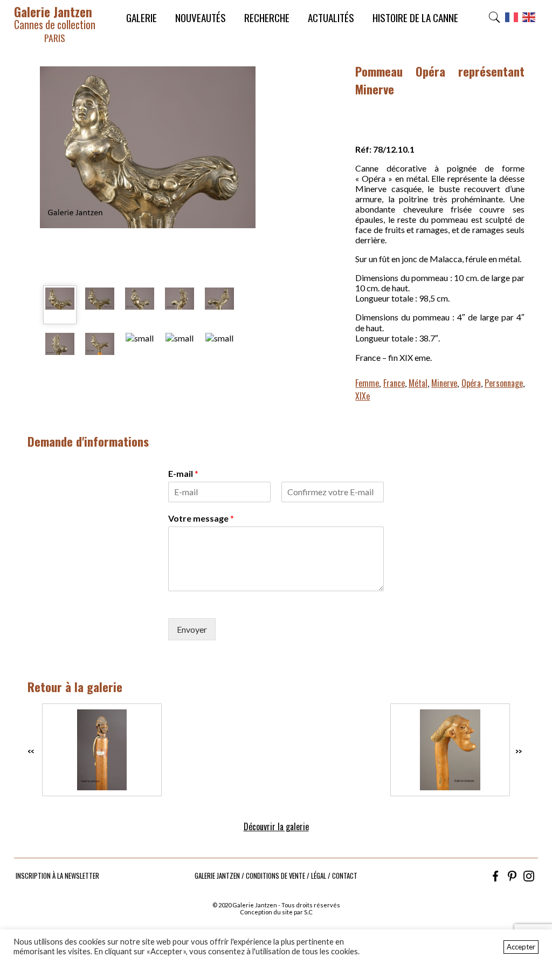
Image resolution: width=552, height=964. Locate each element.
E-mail (183, 473)
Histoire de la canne (415, 17)
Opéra (471, 383)
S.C (308, 911)
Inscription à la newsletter (57, 876)
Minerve (444, 383)
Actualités (331, 17)
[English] (529, 20)
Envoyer (192, 629)
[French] (512, 20)
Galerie (141, 17)
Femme (367, 383)
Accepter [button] (521, 946)
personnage (504, 383)
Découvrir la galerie (276, 826)
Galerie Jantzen (54, 23)
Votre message (201, 518)
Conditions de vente (275, 876)
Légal (318, 876)
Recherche (266, 17)
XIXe (362, 395)
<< (30, 751)
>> (518, 751)
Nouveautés (200, 17)
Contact (344, 876)
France (394, 383)
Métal (418, 383)
